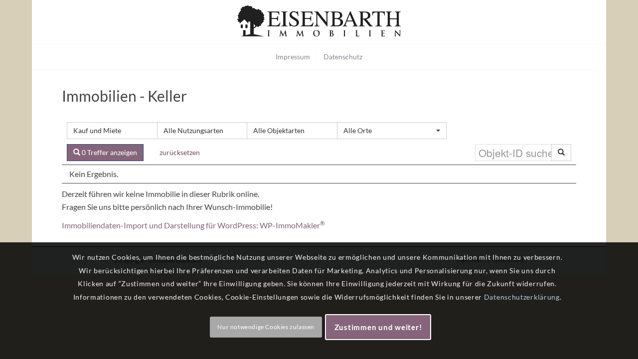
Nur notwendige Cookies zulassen (266, 327)
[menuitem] (293, 56)
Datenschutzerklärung (522, 297)
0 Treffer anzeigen (108, 152)
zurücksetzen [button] (180, 152)
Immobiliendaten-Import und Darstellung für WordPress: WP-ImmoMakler (193, 225)
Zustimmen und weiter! (378, 327)
